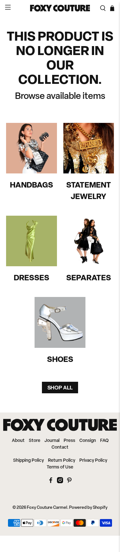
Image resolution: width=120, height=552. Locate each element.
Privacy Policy (93, 460)
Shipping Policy (28, 460)
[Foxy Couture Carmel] (60, 8)
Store (34, 440)
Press (69, 440)
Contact (60, 447)
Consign (87, 440)
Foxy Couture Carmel (47, 508)
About (18, 440)
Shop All (60, 387)
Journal (52, 440)
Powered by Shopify (88, 508)
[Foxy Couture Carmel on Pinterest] (69, 482)
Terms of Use (60, 467)
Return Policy (61, 460)
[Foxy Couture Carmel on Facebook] (51, 482)
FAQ (104, 440)
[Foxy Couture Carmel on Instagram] (60, 482)
